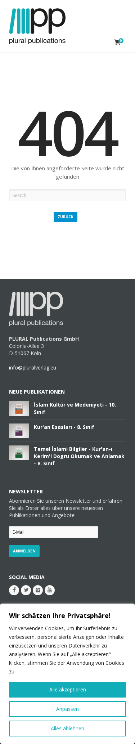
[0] (117, 42)
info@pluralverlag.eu (32, 367)
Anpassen (67, 708)
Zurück (65, 216)
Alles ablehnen (67, 728)
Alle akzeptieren (67, 689)
